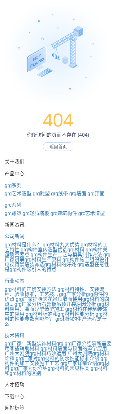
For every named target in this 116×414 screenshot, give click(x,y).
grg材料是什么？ (23, 244)
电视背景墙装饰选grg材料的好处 (40, 264)
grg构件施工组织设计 (85, 259)
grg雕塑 (41, 193)
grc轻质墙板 (36, 213)
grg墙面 (77, 193)
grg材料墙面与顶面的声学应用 (74, 348)
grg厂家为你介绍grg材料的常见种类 (50, 368)
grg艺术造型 (18, 193)
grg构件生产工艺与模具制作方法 (66, 254)
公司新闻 (14, 236)
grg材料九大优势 (61, 244)
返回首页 (58, 146)
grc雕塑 (13, 213)
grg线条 (59, 193)
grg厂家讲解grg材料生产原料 (57, 257)
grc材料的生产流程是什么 (56, 321)
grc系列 (13, 205)
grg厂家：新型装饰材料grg (34, 343)
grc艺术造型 (91, 213)
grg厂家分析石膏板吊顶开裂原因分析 (55, 304)
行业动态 (14, 281)
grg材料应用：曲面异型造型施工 (57, 307)
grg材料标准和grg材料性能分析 (60, 314)
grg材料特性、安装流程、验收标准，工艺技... (54, 292)
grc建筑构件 (63, 213)
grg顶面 (96, 193)
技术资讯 (14, 335)
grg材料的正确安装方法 (30, 289)
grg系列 (13, 185)
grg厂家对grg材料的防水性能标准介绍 (57, 358)
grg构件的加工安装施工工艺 (56, 361)
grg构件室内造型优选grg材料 (52, 249)
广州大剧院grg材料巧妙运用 (35, 353)
